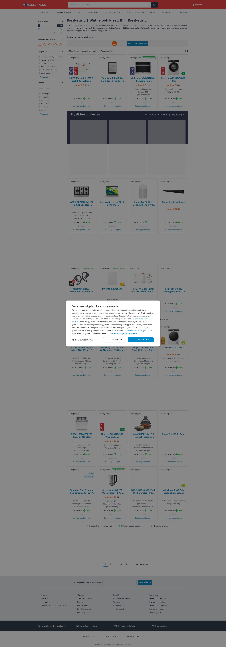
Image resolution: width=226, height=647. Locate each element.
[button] (82, 339)
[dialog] (113, 324)
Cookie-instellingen (117, 333)
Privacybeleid (131, 333)
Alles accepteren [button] (141, 340)
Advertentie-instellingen (136, 330)
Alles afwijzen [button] (115, 340)
